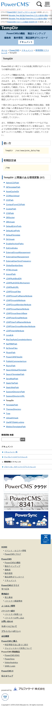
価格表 (7, 38)
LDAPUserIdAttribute (15, 331)
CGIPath (9, 200)
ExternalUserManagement (17, 257)
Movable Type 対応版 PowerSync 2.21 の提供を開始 (28, 15)
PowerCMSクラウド (10, 585)
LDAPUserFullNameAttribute (18, 322)
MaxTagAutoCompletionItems (19, 339)
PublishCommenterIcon (16, 361)
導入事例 (8, 597)
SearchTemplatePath (15, 374)
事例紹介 (5, 594)
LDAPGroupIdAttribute (16, 300)
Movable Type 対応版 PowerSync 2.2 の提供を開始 (28, 19)
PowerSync (10, 659)
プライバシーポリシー (11, 631)
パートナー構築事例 (13, 601)
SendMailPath (12, 379)
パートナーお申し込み (14, 618)
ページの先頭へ (45, 541)
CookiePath (11, 209)
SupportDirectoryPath (15, 392)
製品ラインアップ (36, 33)
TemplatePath (12, 405)
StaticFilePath (12, 383)
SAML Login (10, 666)
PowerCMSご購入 (9, 641)
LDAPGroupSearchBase (16, 313)
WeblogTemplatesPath (16, 427)
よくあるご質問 (8, 606)
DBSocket (10, 217)
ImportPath (11, 274)
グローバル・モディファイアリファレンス (20, 467)
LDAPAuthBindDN (13, 278)
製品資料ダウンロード (37, 38)
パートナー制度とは (13, 614)
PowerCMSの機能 (16, 33)
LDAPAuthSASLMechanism (18, 283)
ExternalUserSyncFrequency (18, 261)
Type (8, 413)
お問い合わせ (7, 621)
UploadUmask (12, 418)
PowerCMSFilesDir (14, 357)
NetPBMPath (11, 344)
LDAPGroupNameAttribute (17, 309)
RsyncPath (10, 366)
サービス (5, 589)
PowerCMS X (7, 671)
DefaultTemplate (13, 235)
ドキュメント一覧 (10, 452)
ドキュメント (27, 50)
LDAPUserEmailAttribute (16, 318)
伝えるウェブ (7, 676)
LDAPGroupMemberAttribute (18, 304)
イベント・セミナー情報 (15, 550)
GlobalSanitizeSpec (14, 265)
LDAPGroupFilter (13, 291)
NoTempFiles (11, 348)
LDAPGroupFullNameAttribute (19, 296)
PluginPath (10, 352)
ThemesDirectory (13, 409)
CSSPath (10, 213)
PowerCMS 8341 (12, 655)
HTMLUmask (11, 270)
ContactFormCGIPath (15, 204)
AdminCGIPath (12, 183)
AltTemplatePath (13, 187)
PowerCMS (14, 50)
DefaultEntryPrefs (13, 226)
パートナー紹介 (8, 611)
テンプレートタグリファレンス (15, 457)
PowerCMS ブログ (13, 554)
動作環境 (18, 38)
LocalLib (9, 335)
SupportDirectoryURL (15, 396)
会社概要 (5, 636)
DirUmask (10, 239)
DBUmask (10, 222)
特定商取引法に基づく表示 (16, 645)
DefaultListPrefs (13, 231)
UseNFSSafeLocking (15, 422)
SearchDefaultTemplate (16, 370)
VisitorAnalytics (11, 662)
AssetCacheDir (12, 191)
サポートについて (9, 626)
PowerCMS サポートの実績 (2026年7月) (22, 22)
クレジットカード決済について (18, 648)
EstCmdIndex (12, 248)
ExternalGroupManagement (18, 252)
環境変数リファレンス (12, 462)
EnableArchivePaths (15, 244)
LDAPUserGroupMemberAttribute (20, 326)
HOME (4, 547)
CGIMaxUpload (12, 196)
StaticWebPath (12, 387)
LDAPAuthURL (12, 287)
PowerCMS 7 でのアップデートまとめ (21, 12)
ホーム (4, 50)
